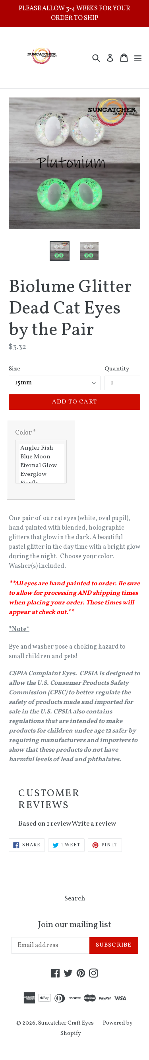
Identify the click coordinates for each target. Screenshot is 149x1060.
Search (74, 898)
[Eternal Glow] (41, 466)
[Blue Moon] (41, 457)
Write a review (94, 823)
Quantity (116, 369)
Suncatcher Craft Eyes (66, 1023)
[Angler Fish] (41, 448)
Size (14, 369)
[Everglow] (41, 474)
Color (25, 433)
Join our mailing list (74, 925)
